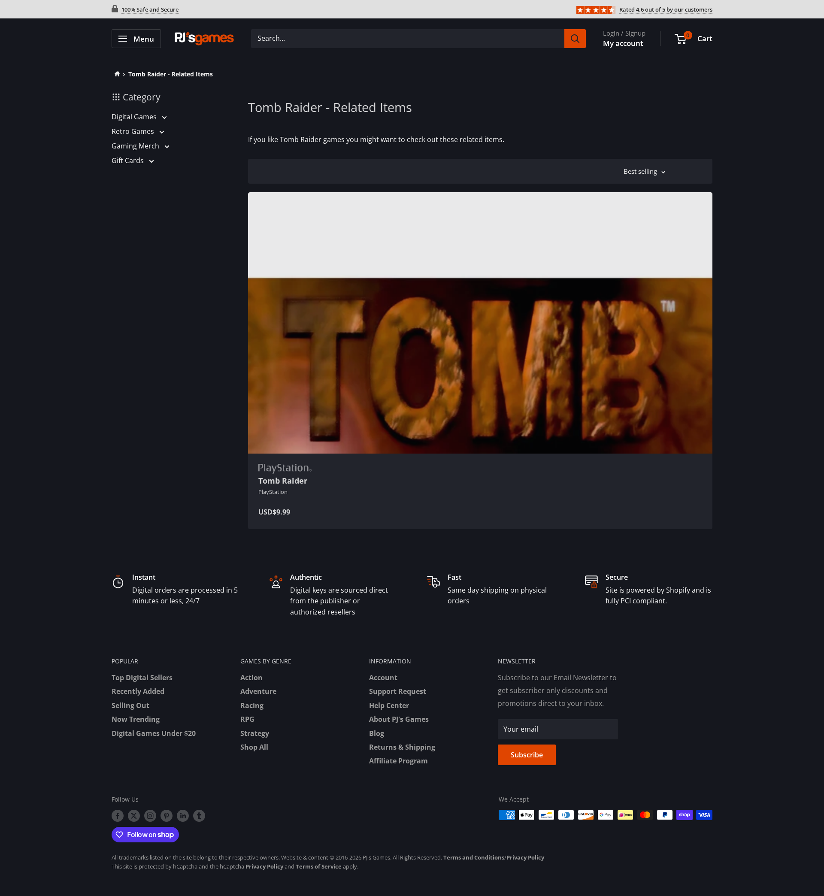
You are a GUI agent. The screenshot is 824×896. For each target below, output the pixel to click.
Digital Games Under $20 (154, 733)
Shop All (254, 747)
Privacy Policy (525, 857)
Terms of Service (319, 866)
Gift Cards (128, 160)
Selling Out (130, 705)
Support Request (397, 691)
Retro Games (134, 131)
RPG (247, 719)
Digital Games (135, 116)
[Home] (116, 74)
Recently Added (138, 691)
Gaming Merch (136, 146)
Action (251, 677)
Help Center (389, 705)
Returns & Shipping (402, 747)
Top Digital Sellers (142, 677)
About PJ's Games (399, 719)
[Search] (575, 38)
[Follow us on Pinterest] (167, 816)
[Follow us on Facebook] (118, 816)
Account (383, 677)
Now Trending (136, 719)
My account (623, 43)
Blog (376, 733)
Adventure (258, 691)
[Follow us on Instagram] (150, 816)
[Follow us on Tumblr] (199, 816)
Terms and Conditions (473, 857)
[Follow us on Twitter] (134, 816)
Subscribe (527, 755)
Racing (252, 705)
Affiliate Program (398, 761)
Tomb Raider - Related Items (170, 74)
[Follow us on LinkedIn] (183, 816)
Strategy (254, 733)
